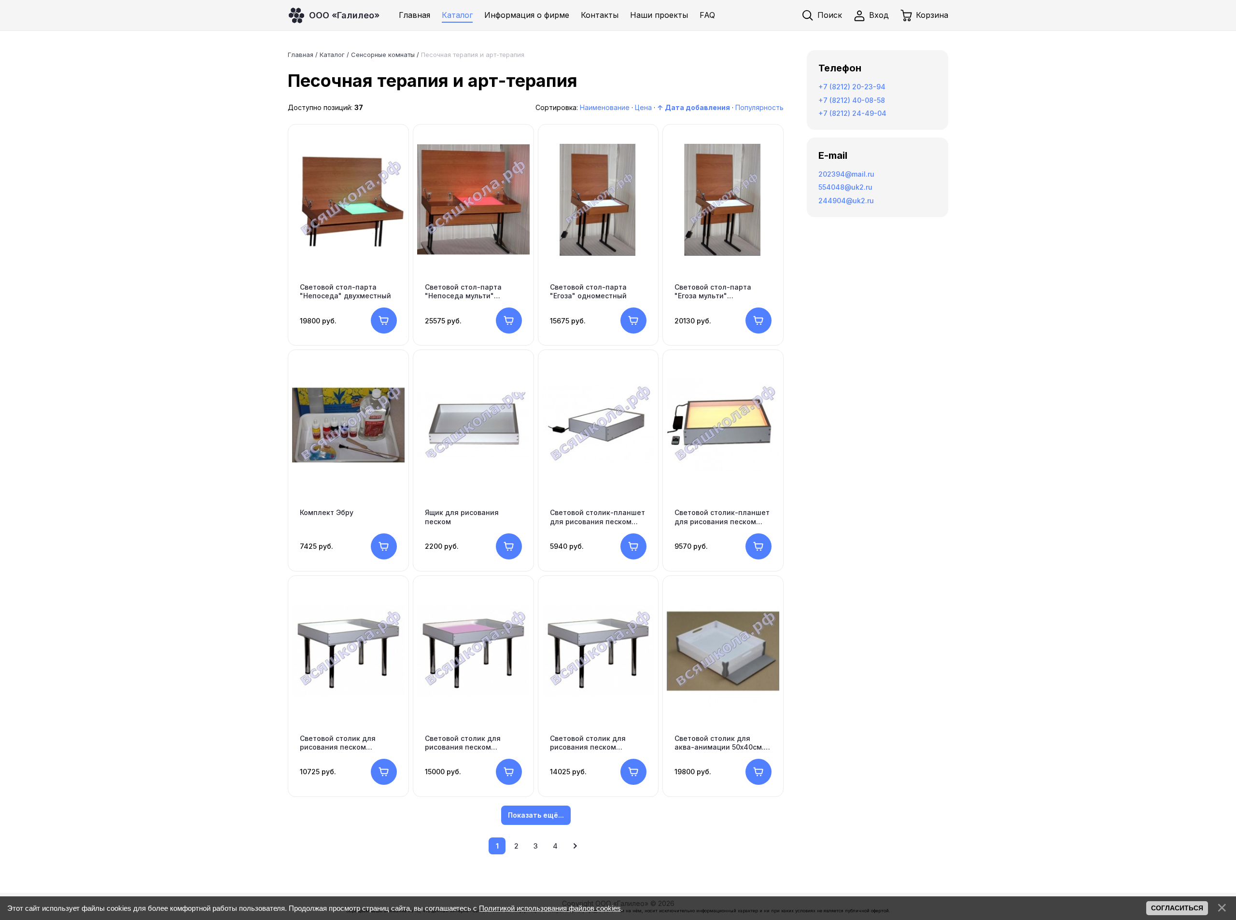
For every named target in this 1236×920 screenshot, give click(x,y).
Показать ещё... (536, 815)
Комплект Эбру (326, 512)
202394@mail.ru (846, 174)
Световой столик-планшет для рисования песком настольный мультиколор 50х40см (722, 517)
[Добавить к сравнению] (393, 180)
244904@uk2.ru (846, 200)
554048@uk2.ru (845, 187)
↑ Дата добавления (693, 107)
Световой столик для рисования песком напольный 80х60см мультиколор (463, 743)
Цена (643, 107)
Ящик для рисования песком (462, 516)
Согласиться (1177, 908)
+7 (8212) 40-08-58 (851, 100)
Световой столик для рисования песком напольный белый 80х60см (348, 743)
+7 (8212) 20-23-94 (851, 87)
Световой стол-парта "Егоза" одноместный (588, 291)
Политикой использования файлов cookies (550, 908)
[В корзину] (384, 320)
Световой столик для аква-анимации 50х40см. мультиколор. (719, 743)
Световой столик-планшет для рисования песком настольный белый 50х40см (597, 517)
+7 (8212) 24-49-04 (852, 113)
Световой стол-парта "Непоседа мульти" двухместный (463, 291)
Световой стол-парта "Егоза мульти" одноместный (712, 291)
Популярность (759, 107)
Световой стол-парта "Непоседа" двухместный (345, 291)
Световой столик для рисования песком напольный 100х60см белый (588, 743)
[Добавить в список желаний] (393, 149)
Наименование (605, 107)
